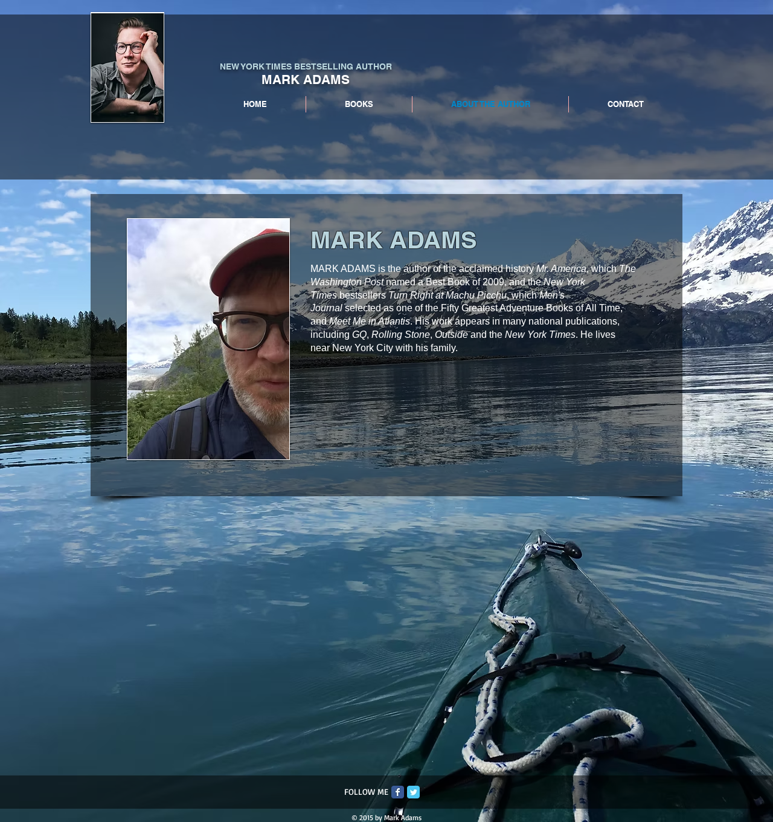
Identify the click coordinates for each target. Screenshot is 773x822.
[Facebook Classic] (397, 792)
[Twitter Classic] (413, 792)
